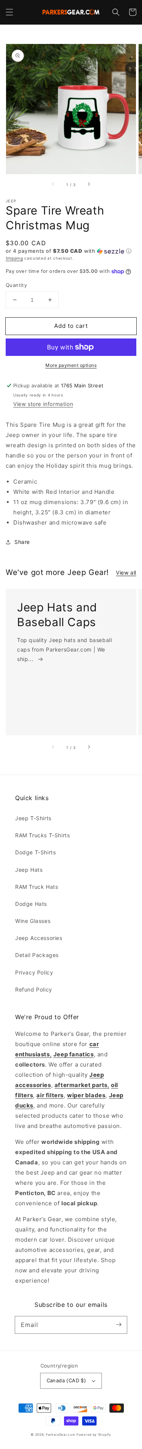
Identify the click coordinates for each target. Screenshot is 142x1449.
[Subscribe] (118, 1324)
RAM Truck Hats (36, 886)
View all (126, 572)
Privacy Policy (34, 972)
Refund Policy (33, 989)
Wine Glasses (32, 921)
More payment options (71, 365)
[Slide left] (53, 184)
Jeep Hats (28, 869)
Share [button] (22, 542)
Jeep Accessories (38, 938)
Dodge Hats (31, 904)
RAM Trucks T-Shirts (42, 835)
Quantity (16, 285)
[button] (9, 12)
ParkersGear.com (60, 1434)
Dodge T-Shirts (35, 852)
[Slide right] (88, 184)
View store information (43, 404)
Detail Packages (37, 955)
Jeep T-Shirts (33, 818)
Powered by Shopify (93, 1434)
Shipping (14, 258)
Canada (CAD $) (66, 1380)
